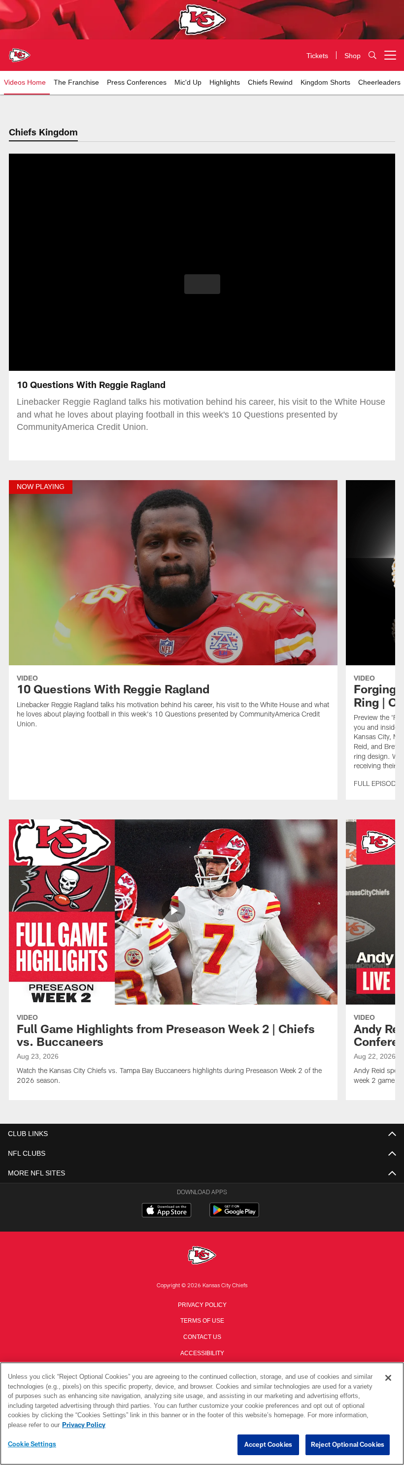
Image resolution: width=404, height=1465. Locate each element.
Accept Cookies (268, 1445)
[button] (202, 284)
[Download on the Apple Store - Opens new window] (167, 1211)
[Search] (372, 55)
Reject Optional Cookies (347, 1445)
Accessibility (202, 1352)
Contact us (202, 1336)
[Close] (388, 1378)
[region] (202, 1414)
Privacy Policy (202, 1304)
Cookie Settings (32, 1444)
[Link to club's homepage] (20, 51)
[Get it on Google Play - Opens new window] (234, 1215)
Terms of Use (202, 1319)
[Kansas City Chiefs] (202, 1256)
